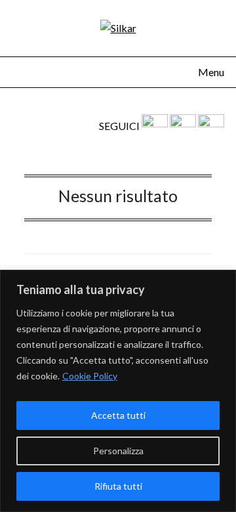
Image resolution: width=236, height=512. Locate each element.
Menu (211, 72)
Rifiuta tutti (118, 486)
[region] (118, 391)
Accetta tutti (118, 415)
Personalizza (118, 450)
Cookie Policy (89, 375)
